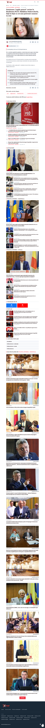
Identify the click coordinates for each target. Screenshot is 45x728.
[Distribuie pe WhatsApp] (35, 42)
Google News (29, 97)
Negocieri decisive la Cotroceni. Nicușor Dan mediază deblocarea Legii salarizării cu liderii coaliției (21, 637)
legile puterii (12, 93)
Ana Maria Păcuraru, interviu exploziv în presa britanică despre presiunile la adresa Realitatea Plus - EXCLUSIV (22, 131)
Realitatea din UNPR (30, 715)
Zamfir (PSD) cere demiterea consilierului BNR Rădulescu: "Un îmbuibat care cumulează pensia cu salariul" (20, 174)
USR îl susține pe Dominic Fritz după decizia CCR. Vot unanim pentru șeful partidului (25, 296)
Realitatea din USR (23, 715)
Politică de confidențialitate (16, 709)
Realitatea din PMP (12, 717)
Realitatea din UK (12, 719)
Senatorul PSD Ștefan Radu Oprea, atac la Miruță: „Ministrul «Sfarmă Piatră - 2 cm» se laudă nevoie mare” (22, 76)
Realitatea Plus (20, 93)
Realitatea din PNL (34, 717)
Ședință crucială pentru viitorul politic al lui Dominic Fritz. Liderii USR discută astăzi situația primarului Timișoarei (22, 135)
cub (8, 93)
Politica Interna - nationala (16, 5)
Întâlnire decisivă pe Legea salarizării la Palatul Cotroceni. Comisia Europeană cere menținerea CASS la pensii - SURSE (22, 379)
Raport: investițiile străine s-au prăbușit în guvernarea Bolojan (21, 138)
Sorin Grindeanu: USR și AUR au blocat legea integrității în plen (20, 407)
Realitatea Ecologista (4, 717)
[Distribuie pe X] (38, 42)
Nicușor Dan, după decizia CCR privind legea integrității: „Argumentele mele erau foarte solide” (25, 334)
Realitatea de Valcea (26, 719)
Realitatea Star (16, 715)
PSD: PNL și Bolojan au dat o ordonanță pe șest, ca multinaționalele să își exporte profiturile (24, 312)
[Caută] (35, 2)
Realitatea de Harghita (4, 719)
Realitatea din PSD (17, 41)
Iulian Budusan (36, 605)
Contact (2, 709)
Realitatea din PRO (27, 717)
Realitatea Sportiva (10, 715)
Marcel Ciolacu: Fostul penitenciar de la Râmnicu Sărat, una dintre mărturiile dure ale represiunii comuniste (25, 286)
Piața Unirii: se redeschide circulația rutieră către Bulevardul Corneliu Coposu (24, 291)
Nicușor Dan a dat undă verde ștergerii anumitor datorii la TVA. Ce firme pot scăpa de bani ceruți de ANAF (23, 73)
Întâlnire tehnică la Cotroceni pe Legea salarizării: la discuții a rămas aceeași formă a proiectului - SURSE (22, 579)
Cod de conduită (24, 709)
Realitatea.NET (3, 715)
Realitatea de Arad (19, 719)
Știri (10, 5)
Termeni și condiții (8, 709)
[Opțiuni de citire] (42, 725)
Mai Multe (22, 697)
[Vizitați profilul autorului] (7, 42)
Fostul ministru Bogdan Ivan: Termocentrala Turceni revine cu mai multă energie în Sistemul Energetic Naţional (21, 694)
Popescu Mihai (36, 461)
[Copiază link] (31, 42)
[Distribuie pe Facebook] (33, 42)
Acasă (8, 5)
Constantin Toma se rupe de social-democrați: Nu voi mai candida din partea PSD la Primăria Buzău (23, 80)
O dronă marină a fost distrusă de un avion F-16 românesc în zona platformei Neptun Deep (26, 195)
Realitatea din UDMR (19, 717)
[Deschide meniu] (38, 2)
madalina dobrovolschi (32, 93)
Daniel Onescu (36, 405)
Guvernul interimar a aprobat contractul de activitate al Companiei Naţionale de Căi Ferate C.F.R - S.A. (26, 184)
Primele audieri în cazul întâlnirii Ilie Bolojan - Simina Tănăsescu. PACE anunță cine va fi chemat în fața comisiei (21, 494)
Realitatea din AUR (37, 715)
